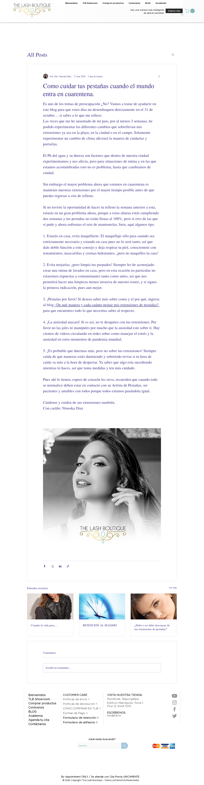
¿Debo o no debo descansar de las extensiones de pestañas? (152, 627)
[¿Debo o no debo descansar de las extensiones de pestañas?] (154, 606)
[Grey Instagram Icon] (174, 702)
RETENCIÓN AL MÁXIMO (100, 625)
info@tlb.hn (114, 715)
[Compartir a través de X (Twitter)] (52, 566)
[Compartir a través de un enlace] (67, 566)
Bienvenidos (37, 694)
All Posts (37, 54)
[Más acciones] (159, 76)
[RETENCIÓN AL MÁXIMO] (102, 606)
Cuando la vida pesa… (44, 625)
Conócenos (36, 707)
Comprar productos (42, 703)
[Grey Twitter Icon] (174, 716)
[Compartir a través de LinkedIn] (60, 566)
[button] (190, 11)
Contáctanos (37, 723)
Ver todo (173, 587)
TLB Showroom (39, 699)
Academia (35, 715)
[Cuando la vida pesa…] (50, 606)
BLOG (32, 711)
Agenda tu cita (38, 719)
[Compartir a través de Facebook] (44, 566)
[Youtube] (174, 696)
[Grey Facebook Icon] (174, 709)
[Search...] (124, 746)
